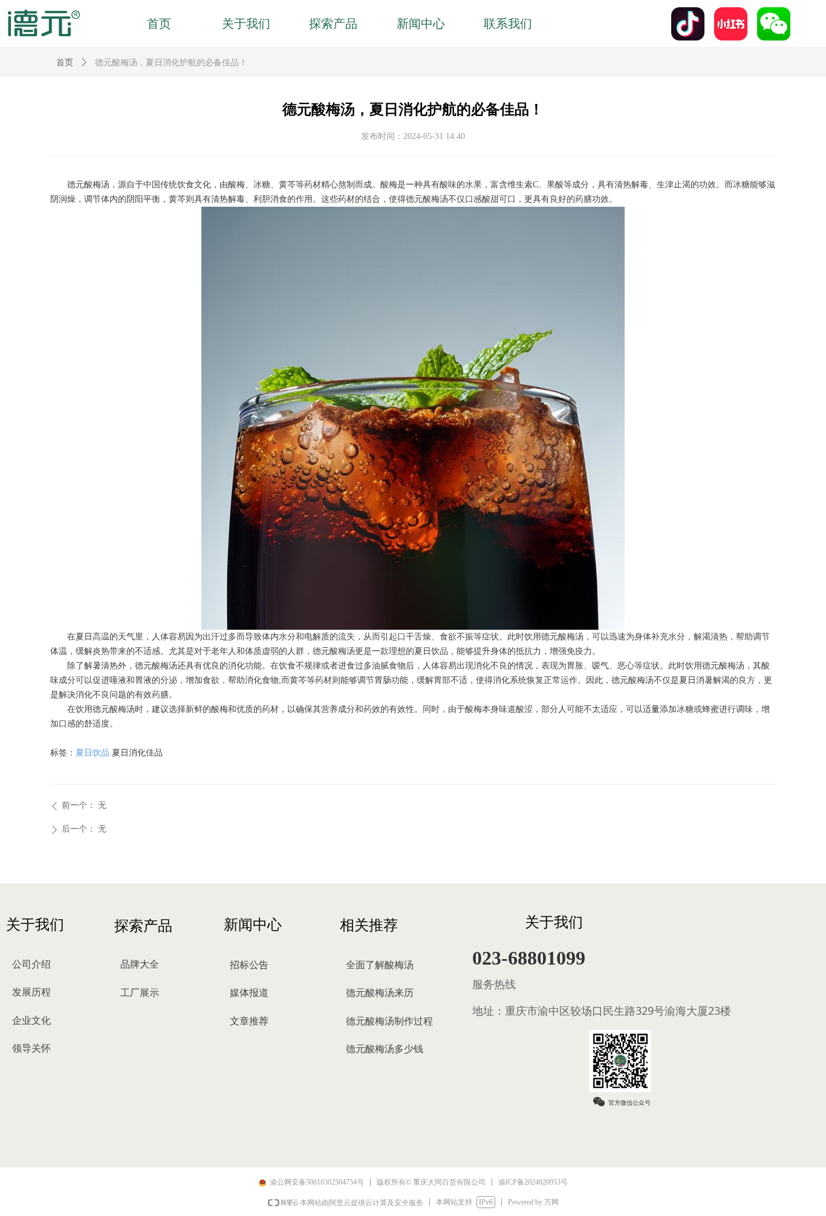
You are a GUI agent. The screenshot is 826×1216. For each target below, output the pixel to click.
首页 (64, 62)
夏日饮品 (92, 752)
